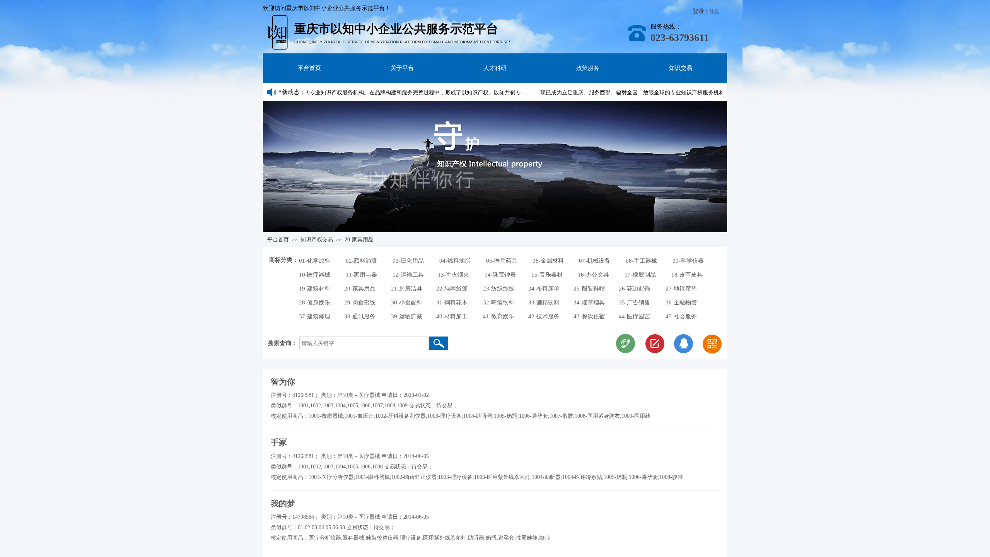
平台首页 (309, 68)
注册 (714, 11)
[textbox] (364, 343)
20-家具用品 (359, 240)
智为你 (283, 381)
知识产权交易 (316, 240)
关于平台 (402, 68)
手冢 (279, 442)
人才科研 (495, 68)
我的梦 (283, 503)
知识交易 (680, 68)
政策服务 (587, 68)
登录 (698, 11)
